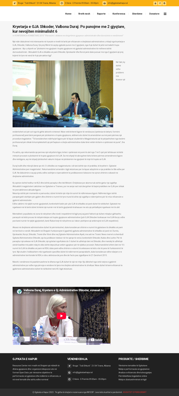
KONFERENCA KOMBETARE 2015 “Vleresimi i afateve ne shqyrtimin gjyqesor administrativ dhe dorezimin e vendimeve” (69, 35)
